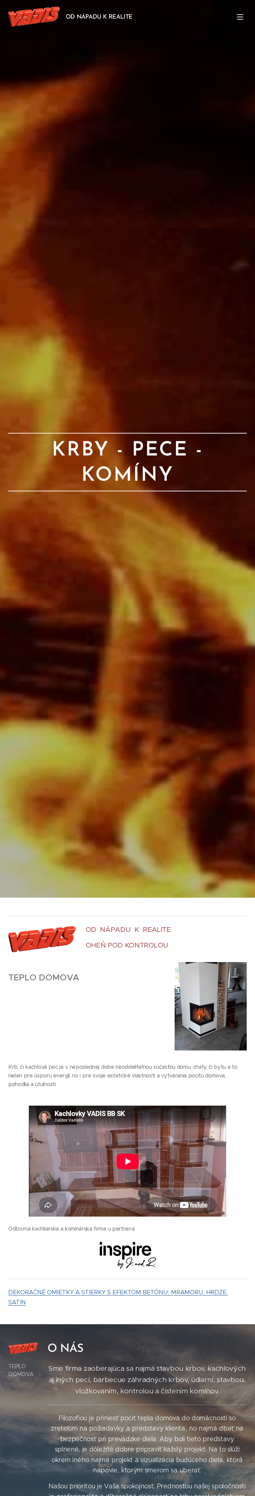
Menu (240, 16)
